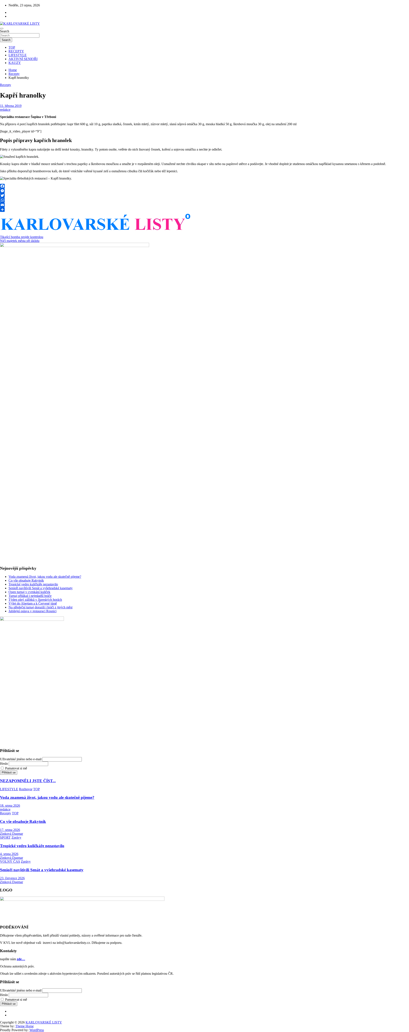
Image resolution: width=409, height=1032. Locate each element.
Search (4, 31)
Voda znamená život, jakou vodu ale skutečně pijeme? (45, 576)
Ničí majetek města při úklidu (19, 241)
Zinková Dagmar (11, 833)
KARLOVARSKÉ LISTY (44, 1022)
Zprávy (16, 837)
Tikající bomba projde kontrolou (21, 237)
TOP (12, 47)
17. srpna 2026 (10, 830)
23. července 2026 (12, 878)
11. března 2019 (11, 106)
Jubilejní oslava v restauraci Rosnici (32, 611)
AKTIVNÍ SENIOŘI (23, 59)
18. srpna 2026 (10, 805)
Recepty (5, 85)
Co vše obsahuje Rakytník (26, 580)
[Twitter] (204, 195)
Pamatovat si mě (16, 768)
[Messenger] (204, 190)
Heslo (4, 763)
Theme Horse (24, 1026)
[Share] (204, 209)
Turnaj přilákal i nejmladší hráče (30, 596)
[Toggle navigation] (1, 28)
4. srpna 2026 (9, 854)
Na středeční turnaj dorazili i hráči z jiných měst (40, 607)
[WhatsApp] (204, 200)
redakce (5, 109)
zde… (21, 959)
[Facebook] (204, 186)
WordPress (36, 1030)
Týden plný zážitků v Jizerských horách (35, 599)
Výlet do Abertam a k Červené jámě (33, 603)
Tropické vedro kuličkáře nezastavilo (33, 584)
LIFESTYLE (18, 55)
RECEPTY (16, 51)
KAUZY (15, 63)
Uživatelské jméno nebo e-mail (21, 759)
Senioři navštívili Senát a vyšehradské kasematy (41, 588)
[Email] (204, 205)
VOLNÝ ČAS (10, 861)
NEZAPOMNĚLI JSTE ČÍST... (28, 781)
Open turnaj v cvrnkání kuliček (29, 592)
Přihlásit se (9, 772)
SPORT (5, 837)
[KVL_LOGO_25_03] (96, 232)
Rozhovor (25, 789)
